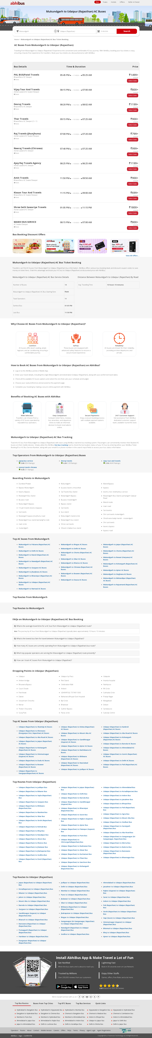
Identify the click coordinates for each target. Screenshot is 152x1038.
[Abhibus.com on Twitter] (83, 997)
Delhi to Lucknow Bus (49, 1024)
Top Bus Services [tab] (83, 1003)
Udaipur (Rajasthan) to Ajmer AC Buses (76, 746)
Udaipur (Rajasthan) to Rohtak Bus (33, 827)
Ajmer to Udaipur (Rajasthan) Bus (116, 936)
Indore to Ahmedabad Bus (122, 1017)
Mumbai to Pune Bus (24, 1017)
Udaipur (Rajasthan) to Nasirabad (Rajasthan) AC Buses (74, 764)
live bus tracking (61, 445)
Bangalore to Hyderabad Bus (27, 1013)
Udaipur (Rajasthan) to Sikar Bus (32, 816)
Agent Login (91, 1030)
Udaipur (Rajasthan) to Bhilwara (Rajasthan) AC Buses (74, 757)
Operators (15, 1030)
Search (127, 31)
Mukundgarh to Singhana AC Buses (117, 574)
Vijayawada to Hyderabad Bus (124, 1010)
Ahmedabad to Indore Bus (74, 1020)
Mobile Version (46, 1030)
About (29, 1030)
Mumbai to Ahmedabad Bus (75, 1017)
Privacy (82, 1030)
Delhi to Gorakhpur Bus (73, 1024)
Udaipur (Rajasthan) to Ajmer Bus (74, 825)
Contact (36, 1030)
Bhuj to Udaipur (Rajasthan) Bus (116, 932)
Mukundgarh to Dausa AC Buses (74, 580)
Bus (97, 2)
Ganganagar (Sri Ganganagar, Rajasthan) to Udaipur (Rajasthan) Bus (77, 922)
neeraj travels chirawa (28, 467)
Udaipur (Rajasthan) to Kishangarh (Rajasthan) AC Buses (33, 749)
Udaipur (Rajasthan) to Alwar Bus (74, 850)
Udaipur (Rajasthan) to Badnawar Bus (76, 846)
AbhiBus (14, 1036)
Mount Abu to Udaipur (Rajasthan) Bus (34, 901)
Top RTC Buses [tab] (64, 1003)
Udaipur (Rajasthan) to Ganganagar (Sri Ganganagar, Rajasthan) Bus (119, 837)
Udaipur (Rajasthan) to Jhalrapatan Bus (34, 851)
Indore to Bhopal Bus (96, 1017)
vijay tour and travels (112, 461)
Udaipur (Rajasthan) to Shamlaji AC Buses (35, 727)
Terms (75, 1030)
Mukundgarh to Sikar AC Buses (73, 559)
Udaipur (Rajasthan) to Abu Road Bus (118, 832)
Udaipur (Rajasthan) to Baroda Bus (75, 798)
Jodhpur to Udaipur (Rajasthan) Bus (75, 882)
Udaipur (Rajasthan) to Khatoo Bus (33, 843)
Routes (22, 1030)
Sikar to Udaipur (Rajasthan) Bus (74, 903)
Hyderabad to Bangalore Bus (27, 1010)
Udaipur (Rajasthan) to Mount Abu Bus (118, 818)
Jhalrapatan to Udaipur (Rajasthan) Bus (77, 913)
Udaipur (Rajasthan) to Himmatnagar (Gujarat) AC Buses (34, 755)
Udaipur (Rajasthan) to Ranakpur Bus (34, 835)
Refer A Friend (133, 2)
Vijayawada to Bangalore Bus (99, 1010)
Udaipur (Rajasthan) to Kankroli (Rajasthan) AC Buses (116, 728)
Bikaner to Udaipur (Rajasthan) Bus (33, 893)
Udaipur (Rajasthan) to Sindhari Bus (117, 822)
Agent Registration (104, 1030)
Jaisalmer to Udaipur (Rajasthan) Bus (118, 886)
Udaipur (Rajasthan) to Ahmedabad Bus (119, 787)
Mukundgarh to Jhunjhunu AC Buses (33, 572)
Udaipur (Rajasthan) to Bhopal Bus (117, 803)
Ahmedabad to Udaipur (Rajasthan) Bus (119, 882)
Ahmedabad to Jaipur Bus (26, 1020)
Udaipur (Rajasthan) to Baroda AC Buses (119, 744)
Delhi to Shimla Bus (96, 1024)
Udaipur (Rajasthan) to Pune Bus (74, 835)
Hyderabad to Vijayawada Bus (51, 1010)
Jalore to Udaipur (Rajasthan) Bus (32, 897)
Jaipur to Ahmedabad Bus (26, 1024)
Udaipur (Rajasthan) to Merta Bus (116, 843)
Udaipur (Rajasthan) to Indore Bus (117, 795)
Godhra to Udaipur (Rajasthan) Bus (75, 934)
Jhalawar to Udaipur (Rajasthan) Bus (75, 899)
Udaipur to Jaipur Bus (96, 1020)
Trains (105, 2)
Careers (56, 1030)
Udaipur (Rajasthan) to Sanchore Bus (76, 862)
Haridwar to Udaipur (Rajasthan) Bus (33, 936)
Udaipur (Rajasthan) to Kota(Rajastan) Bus (120, 791)
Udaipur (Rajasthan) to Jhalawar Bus (33, 847)
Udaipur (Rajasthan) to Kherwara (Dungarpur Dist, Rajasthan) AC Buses (34, 732)
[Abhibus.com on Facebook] (79, 997)
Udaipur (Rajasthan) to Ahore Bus (32, 839)
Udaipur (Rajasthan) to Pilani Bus (74, 858)
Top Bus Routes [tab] (21, 1003)
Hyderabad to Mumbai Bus (74, 1010)
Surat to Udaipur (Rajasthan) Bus (116, 897)
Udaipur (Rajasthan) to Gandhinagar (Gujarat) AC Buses (75, 740)
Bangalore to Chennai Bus (50, 1013)
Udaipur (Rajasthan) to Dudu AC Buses (34, 760)
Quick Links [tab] (100, 1003)
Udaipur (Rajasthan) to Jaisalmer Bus (118, 799)
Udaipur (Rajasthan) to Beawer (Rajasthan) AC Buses (31, 765)
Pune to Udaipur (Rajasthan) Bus (74, 895)
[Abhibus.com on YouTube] (87, 997)
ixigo (20, 1036)
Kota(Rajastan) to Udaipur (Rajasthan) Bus (36, 889)
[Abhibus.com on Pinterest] (98, 997)
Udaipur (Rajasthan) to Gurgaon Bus (33, 802)
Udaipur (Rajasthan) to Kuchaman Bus (76, 854)
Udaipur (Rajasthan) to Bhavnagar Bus (118, 857)
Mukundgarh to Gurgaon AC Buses (33, 568)
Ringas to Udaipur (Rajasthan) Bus (75, 917)
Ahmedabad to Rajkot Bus (50, 1020)
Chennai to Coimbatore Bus (123, 1013)
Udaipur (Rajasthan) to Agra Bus (116, 814)
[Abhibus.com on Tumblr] (94, 997)
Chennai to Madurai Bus (97, 1013)
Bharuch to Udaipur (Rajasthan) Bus (33, 919)
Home (16, 39)
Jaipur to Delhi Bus (120, 1020)
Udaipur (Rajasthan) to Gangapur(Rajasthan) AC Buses (31, 772)
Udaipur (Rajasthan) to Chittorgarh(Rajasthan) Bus (72, 840)
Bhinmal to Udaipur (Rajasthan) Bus (117, 928)
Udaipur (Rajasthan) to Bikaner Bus (33, 791)
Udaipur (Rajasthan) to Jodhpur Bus (33, 787)
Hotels (113, 2)
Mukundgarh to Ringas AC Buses (74, 544)
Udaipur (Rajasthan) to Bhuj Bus (32, 831)
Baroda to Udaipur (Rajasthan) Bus (33, 905)
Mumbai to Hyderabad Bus (50, 1017)
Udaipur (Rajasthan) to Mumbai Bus (33, 812)
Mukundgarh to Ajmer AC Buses (116, 570)
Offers (122, 2)
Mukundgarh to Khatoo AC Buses (74, 563)
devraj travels (66, 461)
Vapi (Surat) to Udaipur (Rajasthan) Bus (119, 918)
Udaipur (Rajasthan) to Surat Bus (74, 814)
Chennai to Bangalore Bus (74, 1013)
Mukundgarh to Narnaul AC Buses (32, 589)
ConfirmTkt (28, 1036)
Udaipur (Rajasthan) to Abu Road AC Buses (36, 737)
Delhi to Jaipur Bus (120, 1024)
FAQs (69, 1030)
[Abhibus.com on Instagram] (90, 997)
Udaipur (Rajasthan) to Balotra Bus (117, 847)
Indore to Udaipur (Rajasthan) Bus (117, 901)
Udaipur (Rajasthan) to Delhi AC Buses (118, 760)
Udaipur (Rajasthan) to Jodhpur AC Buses (77, 769)
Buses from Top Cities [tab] (43, 1003)
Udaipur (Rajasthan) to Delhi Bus (74, 794)
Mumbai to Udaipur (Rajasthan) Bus (75, 891)
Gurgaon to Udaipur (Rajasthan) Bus (33, 909)
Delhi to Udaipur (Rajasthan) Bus (74, 886)
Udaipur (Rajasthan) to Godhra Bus (33, 855)
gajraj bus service (26, 461)
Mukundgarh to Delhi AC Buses (31, 551)
